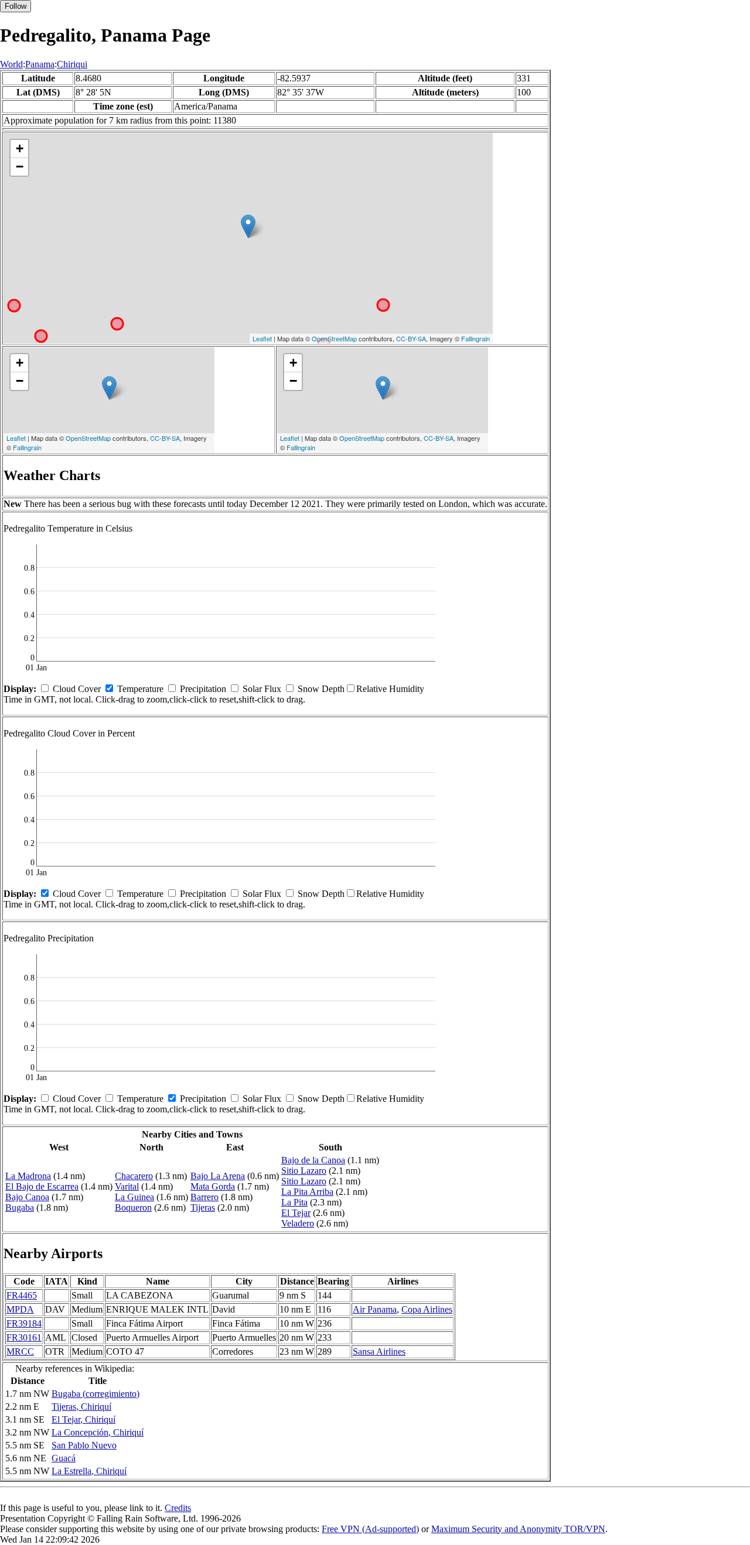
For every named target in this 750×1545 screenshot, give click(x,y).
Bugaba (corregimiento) (95, 1394)
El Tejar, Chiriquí (83, 1419)
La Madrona (28, 1176)
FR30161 (24, 1337)
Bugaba (19, 1207)
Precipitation (203, 689)
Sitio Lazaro (303, 1171)
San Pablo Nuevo (84, 1445)
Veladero (297, 1223)
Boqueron (133, 1207)
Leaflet (262, 338)
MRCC (20, 1351)
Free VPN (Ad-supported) (370, 1529)
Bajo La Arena (217, 1176)
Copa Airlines (426, 1309)
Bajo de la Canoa (313, 1160)
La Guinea (134, 1197)
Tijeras (202, 1207)
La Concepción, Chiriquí (98, 1432)
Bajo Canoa (27, 1197)
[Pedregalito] (248, 226)
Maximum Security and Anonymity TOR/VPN (518, 1529)
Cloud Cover (77, 689)
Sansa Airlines (379, 1351)
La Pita (294, 1202)
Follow (15, 6)
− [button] (19, 166)
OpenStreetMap (334, 338)
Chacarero (134, 1176)
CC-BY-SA (411, 338)
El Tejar (296, 1213)
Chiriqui (72, 64)
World (11, 64)
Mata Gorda (212, 1186)
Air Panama (375, 1309)
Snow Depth (321, 689)
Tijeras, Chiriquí (81, 1407)
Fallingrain (475, 338)
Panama (39, 64)
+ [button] (19, 148)
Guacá (64, 1458)
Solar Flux (262, 689)
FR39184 (24, 1323)
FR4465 (21, 1295)
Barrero (204, 1197)
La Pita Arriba (307, 1192)
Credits (178, 1508)
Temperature (140, 689)
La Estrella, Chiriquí (89, 1471)
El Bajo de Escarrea (42, 1186)
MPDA (20, 1309)
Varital (127, 1186)
